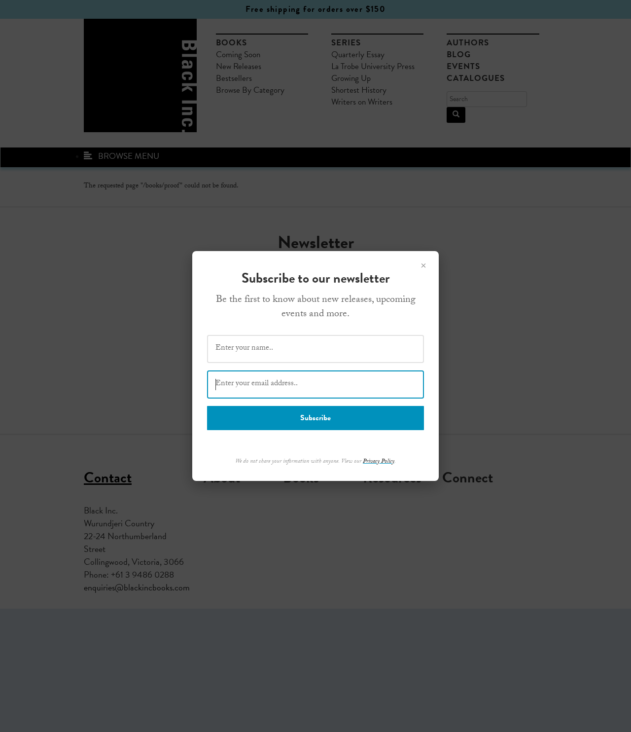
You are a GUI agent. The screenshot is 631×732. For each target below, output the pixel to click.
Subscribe (315, 418)
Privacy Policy (378, 462)
